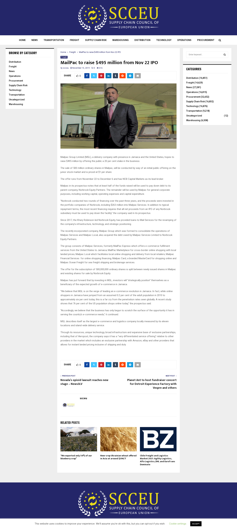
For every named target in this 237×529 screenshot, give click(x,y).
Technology (163, 40)
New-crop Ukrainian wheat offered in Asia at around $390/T (118, 457)
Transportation (54, 40)
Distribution (142, 40)
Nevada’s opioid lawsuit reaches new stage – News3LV (84, 382)
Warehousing (120, 40)
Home (22, 40)
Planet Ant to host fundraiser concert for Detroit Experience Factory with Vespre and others (152, 384)
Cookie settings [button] (177, 523)
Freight (74, 40)
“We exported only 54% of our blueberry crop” (76, 457)
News (34, 40)
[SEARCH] (224, 54)
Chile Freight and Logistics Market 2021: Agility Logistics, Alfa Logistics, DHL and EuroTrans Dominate (157, 460)
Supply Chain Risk (96, 40)
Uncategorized (17, 99)
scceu (66, 68)
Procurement (205, 40)
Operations (184, 40)
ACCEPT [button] (196, 524)
